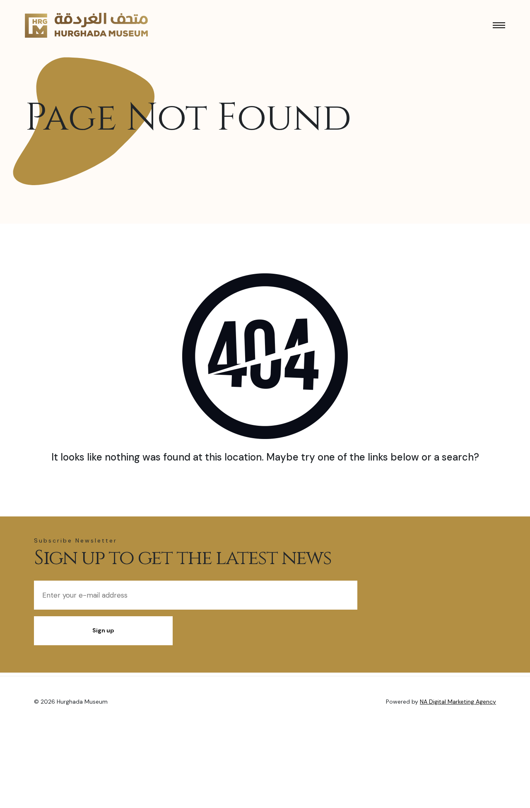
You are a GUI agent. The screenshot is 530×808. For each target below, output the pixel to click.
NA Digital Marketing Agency (458, 701)
